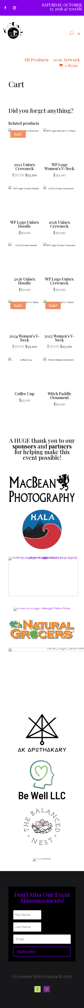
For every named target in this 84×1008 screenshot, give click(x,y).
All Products (36, 60)
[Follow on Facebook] (5, 8)
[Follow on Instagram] (14, 8)
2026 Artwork (66, 60)
